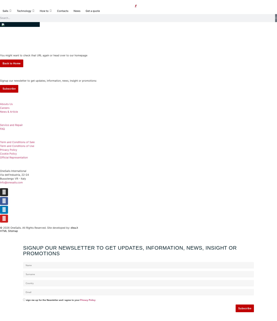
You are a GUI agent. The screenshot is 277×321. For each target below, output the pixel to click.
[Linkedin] (4, 210)
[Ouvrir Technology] (33, 11)
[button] (20, 24)
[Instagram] (4, 192)
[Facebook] (4, 201)
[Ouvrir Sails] (10, 11)
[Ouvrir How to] (50, 11)
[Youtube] (4, 219)
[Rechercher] (276, 18)
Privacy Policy (88, 300)
